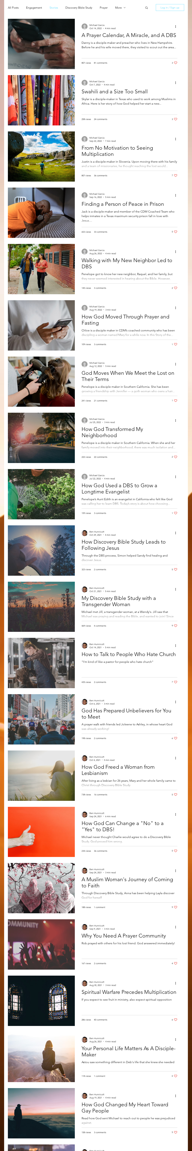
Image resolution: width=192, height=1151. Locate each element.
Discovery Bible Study (78, 7)
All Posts (13, 7)
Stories (54, 7)
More (118, 7)
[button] (146, 8)
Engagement (34, 7)
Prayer (104, 7)
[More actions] (177, 26)
